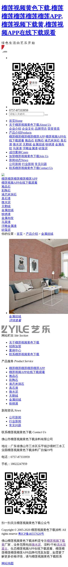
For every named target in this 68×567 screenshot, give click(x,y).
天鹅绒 (27, 144)
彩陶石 (39, 140)
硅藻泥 (43, 148)
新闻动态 (18, 160)
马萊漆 (17, 148)
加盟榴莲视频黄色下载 (28, 156)
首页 (15, 120)
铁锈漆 (49, 144)
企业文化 (28, 128)
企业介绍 (15, 128)
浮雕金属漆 (30, 148)
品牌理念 (41, 128)
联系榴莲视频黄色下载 (31, 168)
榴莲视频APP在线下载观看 (19, 182)
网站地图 (8, 563)
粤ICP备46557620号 (31, 533)
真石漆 (6, 198)
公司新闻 (15, 164)
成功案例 (18, 152)
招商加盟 (15, 346)
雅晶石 (29, 140)
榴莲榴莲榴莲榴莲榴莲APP (27, 136)
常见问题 (41, 164)
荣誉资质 (54, 128)
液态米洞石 (52, 140)
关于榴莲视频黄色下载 (30, 124)
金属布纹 (8, 218)
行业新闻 (28, 164)
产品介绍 (20, 132)
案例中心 (15, 350)
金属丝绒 (38, 144)
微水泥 (17, 144)
